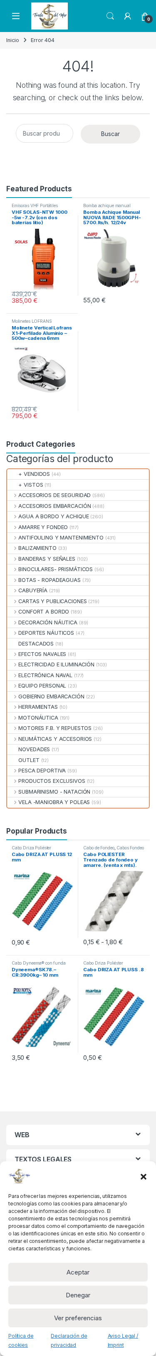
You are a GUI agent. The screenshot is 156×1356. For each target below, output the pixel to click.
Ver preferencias (78, 1318)
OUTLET (28, 760)
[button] (143, 1176)
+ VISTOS (30, 485)
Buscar (110, 133)
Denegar (78, 1295)
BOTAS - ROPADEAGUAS (49, 580)
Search (110, 16)
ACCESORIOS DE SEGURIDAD (54, 495)
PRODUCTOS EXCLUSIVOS (51, 781)
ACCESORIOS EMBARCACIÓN (54, 506)
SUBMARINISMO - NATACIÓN (54, 792)
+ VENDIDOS (34, 474)
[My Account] (127, 16)
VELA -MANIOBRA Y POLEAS (54, 802)
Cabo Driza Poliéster (31, 847)
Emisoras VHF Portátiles (35, 205)
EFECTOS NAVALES (42, 654)
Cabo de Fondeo (98, 847)
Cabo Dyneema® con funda (39, 962)
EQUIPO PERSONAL (42, 686)
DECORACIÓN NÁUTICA (47, 622)
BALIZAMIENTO (37, 548)
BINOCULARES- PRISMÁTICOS (55, 569)
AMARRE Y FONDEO (43, 527)
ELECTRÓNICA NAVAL (45, 675)
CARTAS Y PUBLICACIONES (52, 601)
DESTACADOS (36, 644)
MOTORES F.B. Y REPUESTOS (55, 728)
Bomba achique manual (106, 205)
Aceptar (78, 1272)
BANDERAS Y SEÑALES (46, 559)
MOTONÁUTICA (38, 718)
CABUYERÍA (32, 590)
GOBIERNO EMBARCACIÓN (51, 696)
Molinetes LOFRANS (32, 321)
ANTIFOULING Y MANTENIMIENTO (61, 537)
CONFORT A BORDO (43, 612)
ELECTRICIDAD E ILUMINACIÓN (56, 664)
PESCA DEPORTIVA (42, 770)
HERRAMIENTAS (37, 707)
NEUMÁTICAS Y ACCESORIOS (55, 739)
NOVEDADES (34, 749)
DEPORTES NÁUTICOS (46, 633)
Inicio (12, 40)
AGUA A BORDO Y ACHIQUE (53, 516)
